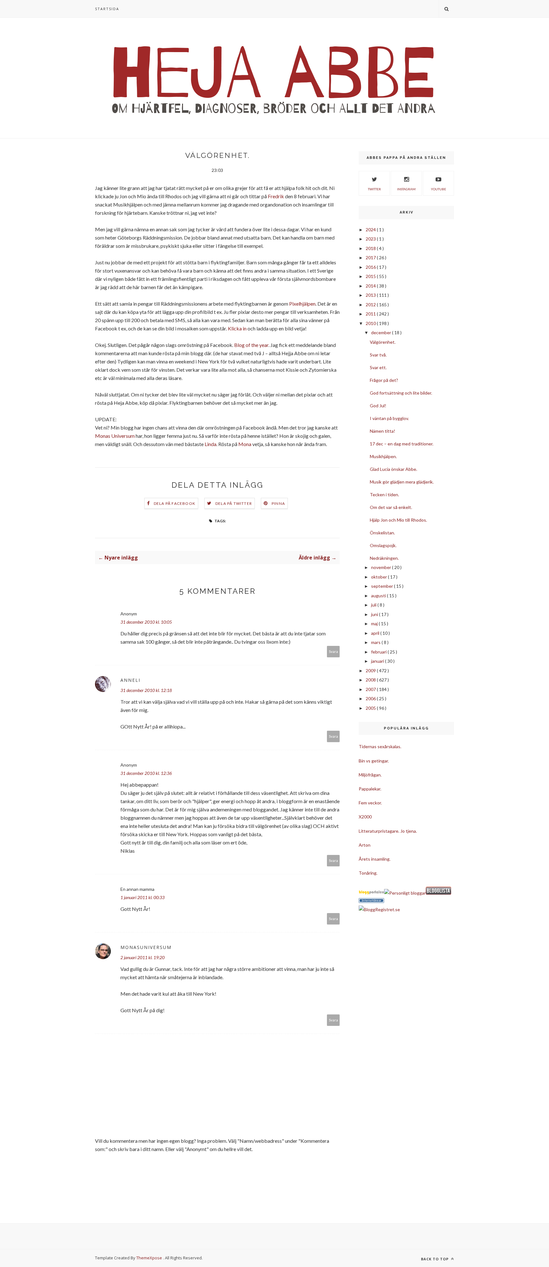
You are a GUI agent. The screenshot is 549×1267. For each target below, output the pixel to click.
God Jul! (378, 405)
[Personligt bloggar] (405, 893)
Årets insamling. (374, 859)
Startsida (107, 8)
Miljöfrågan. (370, 774)
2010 (371, 323)
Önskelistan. (382, 532)
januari (378, 661)
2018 (371, 248)
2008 (371, 679)
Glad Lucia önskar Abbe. (393, 469)
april (375, 633)
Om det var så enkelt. (391, 507)
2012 (371, 304)
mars (376, 642)
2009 (371, 670)
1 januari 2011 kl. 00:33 (142, 897)
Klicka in (237, 328)
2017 (371, 257)
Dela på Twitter (233, 503)
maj (375, 623)
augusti (379, 595)
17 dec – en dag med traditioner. (401, 443)
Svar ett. (378, 367)
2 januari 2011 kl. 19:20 (142, 957)
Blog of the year (251, 345)
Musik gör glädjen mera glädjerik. (402, 481)
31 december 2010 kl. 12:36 (146, 773)
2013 (371, 295)
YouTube (438, 189)
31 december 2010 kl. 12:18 (146, 690)
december (381, 332)
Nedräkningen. (384, 558)
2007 (371, 689)
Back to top (435, 1259)
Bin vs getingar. (374, 760)
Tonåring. (368, 873)
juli (374, 604)
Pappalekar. (370, 788)
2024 (371, 229)
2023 (371, 238)
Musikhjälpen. (383, 456)
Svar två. (378, 354)
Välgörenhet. (383, 342)
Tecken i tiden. (384, 494)
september (382, 586)
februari (379, 651)
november (381, 567)
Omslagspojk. (383, 545)
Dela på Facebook (174, 503)
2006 (371, 698)
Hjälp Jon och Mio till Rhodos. (398, 520)
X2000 (365, 816)
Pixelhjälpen (302, 304)
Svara (333, 651)
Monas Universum (115, 436)
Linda (210, 444)
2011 (371, 313)
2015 (371, 276)
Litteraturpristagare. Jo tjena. (388, 831)
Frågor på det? (384, 380)
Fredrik (276, 196)
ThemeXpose (149, 1258)
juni (375, 614)
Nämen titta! (382, 431)
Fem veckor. (370, 802)
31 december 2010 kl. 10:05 (146, 622)
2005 (371, 708)
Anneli (130, 680)
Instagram (406, 189)
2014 (371, 285)
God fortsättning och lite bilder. (401, 393)
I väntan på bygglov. (389, 418)
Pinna (278, 503)
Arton (364, 845)
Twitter (374, 189)
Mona (244, 444)
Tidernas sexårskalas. (380, 746)
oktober (379, 576)
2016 (371, 267)
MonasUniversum (146, 947)
